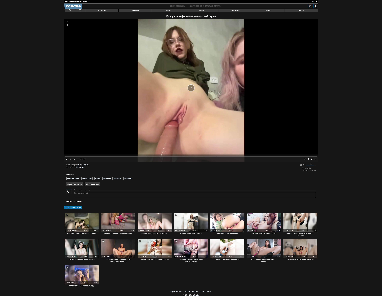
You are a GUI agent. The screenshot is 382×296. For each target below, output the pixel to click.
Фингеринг (117, 178)
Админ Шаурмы (83, 165)
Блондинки (128, 178)
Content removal (206, 292)
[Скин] (311, 159)
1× (305, 159)
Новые (168, 10)
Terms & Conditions (191, 292)
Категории (102, 10)
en (313, 1)
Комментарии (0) (74, 184)
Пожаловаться (92, 184)
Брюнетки (107, 178)
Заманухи (135, 10)
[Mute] (70, 159)
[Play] (191, 87)
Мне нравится (301, 165)
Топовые (202, 10)
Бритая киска (87, 178)
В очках (97, 178)
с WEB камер (79, 167)
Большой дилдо (73, 178)
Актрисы (268, 10)
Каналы (301, 10)
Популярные (235, 10)
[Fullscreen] (315, 159)
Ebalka (196, 295)
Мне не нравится (304, 165)
